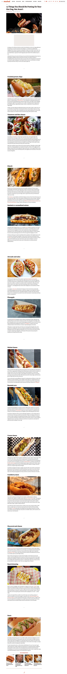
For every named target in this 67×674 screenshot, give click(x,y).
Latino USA (14, 288)
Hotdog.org (37, 382)
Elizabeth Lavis (9, 11)
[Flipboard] (53, 1)
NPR (26, 227)
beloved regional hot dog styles (31, 278)
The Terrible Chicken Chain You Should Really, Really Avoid (28, 664)
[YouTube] (46, 1)
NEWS (23, 1)
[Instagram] (49, 1)
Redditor (15, 136)
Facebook (39, 455)
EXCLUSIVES (18, 1)
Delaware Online (12, 552)
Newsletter (62, 1)
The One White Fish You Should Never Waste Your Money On (38, 664)
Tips (7, 4)
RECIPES (13, 1)
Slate (10, 237)
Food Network (18, 410)
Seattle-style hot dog (11, 463)
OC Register (27, 323)
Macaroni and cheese (11, 548)
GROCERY (39, 1)
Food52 (13, 508)
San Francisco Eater (29, 498)
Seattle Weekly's (27, 461)
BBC (14, 319)
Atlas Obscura (20, 100)
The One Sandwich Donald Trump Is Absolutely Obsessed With (18, 665)
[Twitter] (48, 1)
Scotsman (11, 196)
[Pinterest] (51, 1)
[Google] (55, 1)
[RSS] (57, 1)
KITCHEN (35, 1)
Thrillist (35, 586)
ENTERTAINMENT (28, 1)
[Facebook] (44, 1)
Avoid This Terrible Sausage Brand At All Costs (9, 664)
